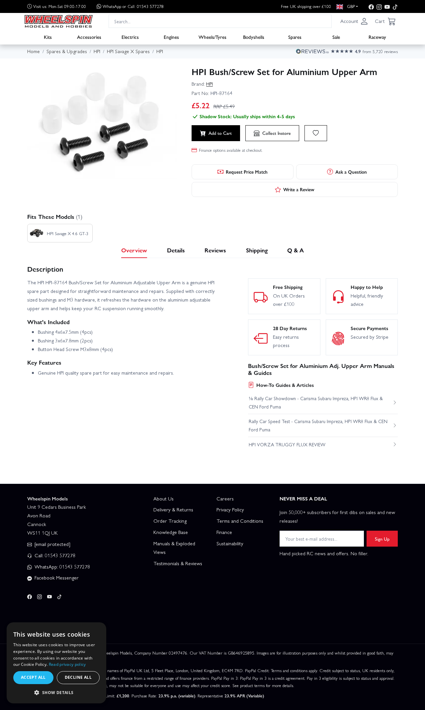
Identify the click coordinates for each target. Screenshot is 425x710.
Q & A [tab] (295, 250)
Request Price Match (247, 171)
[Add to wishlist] (315, 133)
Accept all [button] (33, 677)
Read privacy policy (67, 664)
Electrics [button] (130, 37)
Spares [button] (294, 37)
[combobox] (220, 21)
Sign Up (382, 538)
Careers (225, 498)
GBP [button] (350, 6)
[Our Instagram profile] (379, 6)
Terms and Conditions (239, 520)
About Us (163, 498)
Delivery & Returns (173, 509)
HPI (209, 83)
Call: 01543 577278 (54, 555)
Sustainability (229, 543)
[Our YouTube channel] (387, 6)
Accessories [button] (89, 37)
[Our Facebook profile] (371, 6)
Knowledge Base (170, 532)
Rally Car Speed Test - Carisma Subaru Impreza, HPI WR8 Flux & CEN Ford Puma (318, 425)
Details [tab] (176, 250)
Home (33, 51)
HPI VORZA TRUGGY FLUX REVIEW (287, 444)
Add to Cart (220, 133)
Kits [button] (48, 37)
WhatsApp (133, 6)
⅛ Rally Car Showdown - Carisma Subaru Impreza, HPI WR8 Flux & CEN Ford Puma (316, 402)
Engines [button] (171, 37)
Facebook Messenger (56, 577)
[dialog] (56, 662)
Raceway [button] (377, 37)
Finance (224, 532)
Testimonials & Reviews (177, 563)
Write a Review (298, 189)
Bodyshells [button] (253, 37)
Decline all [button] (78, 677)
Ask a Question (351, 171)
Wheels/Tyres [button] (212, 37)
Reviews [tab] (215, 250)
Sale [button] (336, 37)
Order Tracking (170, 520)
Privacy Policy (230, 509)
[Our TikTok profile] (395, 6)
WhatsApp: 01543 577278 (61, 566)
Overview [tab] (134, 250)
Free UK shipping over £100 (306, 6)
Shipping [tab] (257, 250)
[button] (354, 21)
